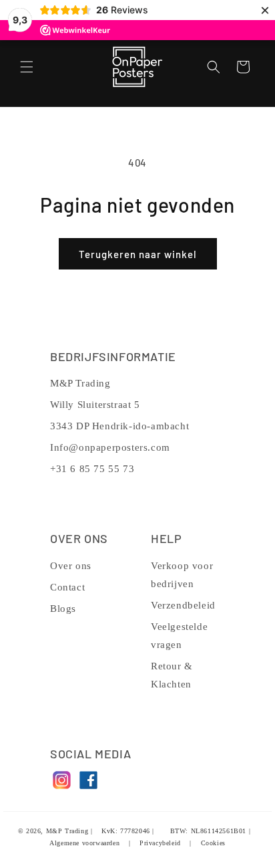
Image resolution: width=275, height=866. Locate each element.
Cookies (213, 843)
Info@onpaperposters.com (110, 447)
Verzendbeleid (183, 605)
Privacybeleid (160, 843)
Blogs (63, 608)
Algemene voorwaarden (84, 843)
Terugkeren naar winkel (138, 254)
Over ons (70, 565)
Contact (67, 587)
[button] (26, 67)
